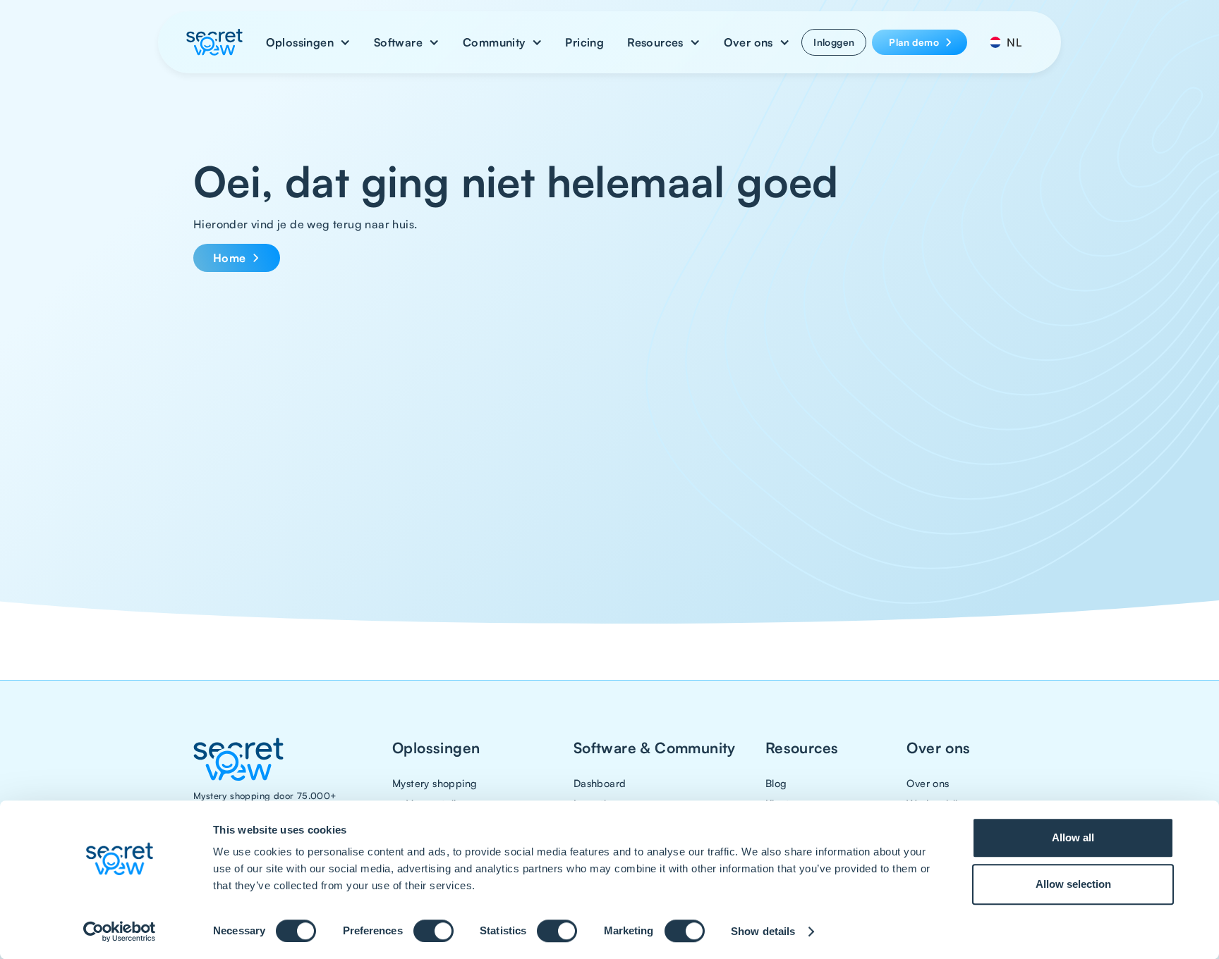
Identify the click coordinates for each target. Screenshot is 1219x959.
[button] (308, 42)
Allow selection (1073, 884)
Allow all (1073, 837)
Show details (763, 931)
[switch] (433, 931)
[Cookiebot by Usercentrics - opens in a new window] (119, 931)
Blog (776, 783)
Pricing (584, 42)
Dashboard (600, 783)
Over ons (927, 783)
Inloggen (833, 42)
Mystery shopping (434, 783)
